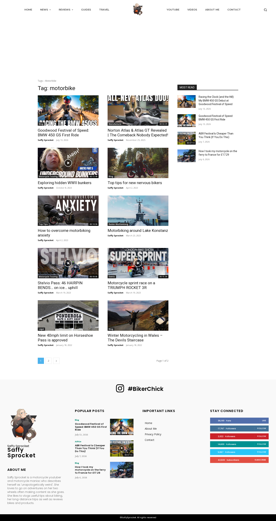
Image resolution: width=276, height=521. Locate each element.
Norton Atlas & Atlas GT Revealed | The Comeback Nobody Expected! (138, 132)
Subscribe (260, 459)
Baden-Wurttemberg (118, 224)
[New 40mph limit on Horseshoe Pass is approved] (68, 315)
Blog (41, 124)
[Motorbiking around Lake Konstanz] (138, 211)
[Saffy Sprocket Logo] (138, 9)
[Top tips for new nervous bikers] (138, 163)
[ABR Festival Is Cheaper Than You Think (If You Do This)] (186, 138)
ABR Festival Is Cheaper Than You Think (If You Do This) (90, 448)
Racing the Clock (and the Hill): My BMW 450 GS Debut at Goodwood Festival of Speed (216, 100)
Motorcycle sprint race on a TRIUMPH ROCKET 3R (131, 285)
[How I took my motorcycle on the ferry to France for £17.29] (186, 155)
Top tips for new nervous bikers (135, 183)
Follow (261, 428)
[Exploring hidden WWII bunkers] (68, 163)
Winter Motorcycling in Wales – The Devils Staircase (135, 337)
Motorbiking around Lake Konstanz (138, 230)
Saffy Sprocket (46, 140)
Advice (78, 441)
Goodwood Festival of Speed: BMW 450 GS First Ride (63, 132)
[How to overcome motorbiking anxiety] (68, 211)
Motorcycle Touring (48, 176)
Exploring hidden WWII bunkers (64, 183)
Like (264, 420)
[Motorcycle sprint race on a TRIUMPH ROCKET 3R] (138, 263)
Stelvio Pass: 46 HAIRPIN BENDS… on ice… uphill (60, 285)
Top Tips (43, 224)
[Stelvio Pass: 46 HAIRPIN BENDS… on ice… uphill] (68, 263)
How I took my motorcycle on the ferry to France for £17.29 (90, 470)
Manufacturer (115, 124)
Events (112, 276)
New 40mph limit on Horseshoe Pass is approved (65, 337)
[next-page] (56, 361)
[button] (265, 9)
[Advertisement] (138, 47)
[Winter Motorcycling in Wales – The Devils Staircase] (138, 315)
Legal (41, 329)
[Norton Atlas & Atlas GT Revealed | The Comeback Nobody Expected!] (138, 110)
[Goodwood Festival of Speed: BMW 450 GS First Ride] (68, 110)
